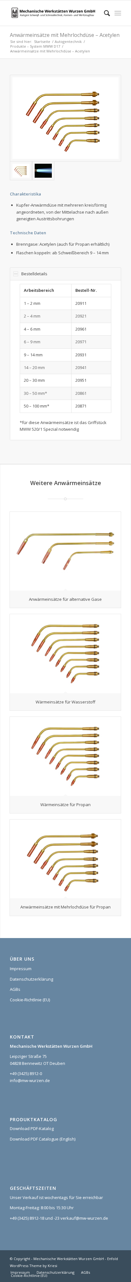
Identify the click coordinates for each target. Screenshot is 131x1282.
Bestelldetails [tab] (34, 274)
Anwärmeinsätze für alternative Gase (65, 599)
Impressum (20, 968)
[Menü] (117, 13)
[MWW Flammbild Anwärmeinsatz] (43, 170)
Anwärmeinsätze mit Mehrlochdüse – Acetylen (65, 34)
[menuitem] (104, 13)
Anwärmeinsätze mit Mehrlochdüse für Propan (65, 907)
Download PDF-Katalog (32, 1128)
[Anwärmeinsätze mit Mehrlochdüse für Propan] (65, 858)
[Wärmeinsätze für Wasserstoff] (65, 653)
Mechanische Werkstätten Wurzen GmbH (68, 1258)
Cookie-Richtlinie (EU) (30, 1000)
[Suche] (104, 13)
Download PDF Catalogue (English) (42, 1139)
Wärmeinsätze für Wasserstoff (65, 702)
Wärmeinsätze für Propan (65, 804)
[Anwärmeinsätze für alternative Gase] (65, 551)
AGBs (15, 989)
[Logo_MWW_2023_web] (54, 13)
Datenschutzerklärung (31, 979)
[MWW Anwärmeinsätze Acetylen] (65, 118)
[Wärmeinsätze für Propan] (65, 756)
